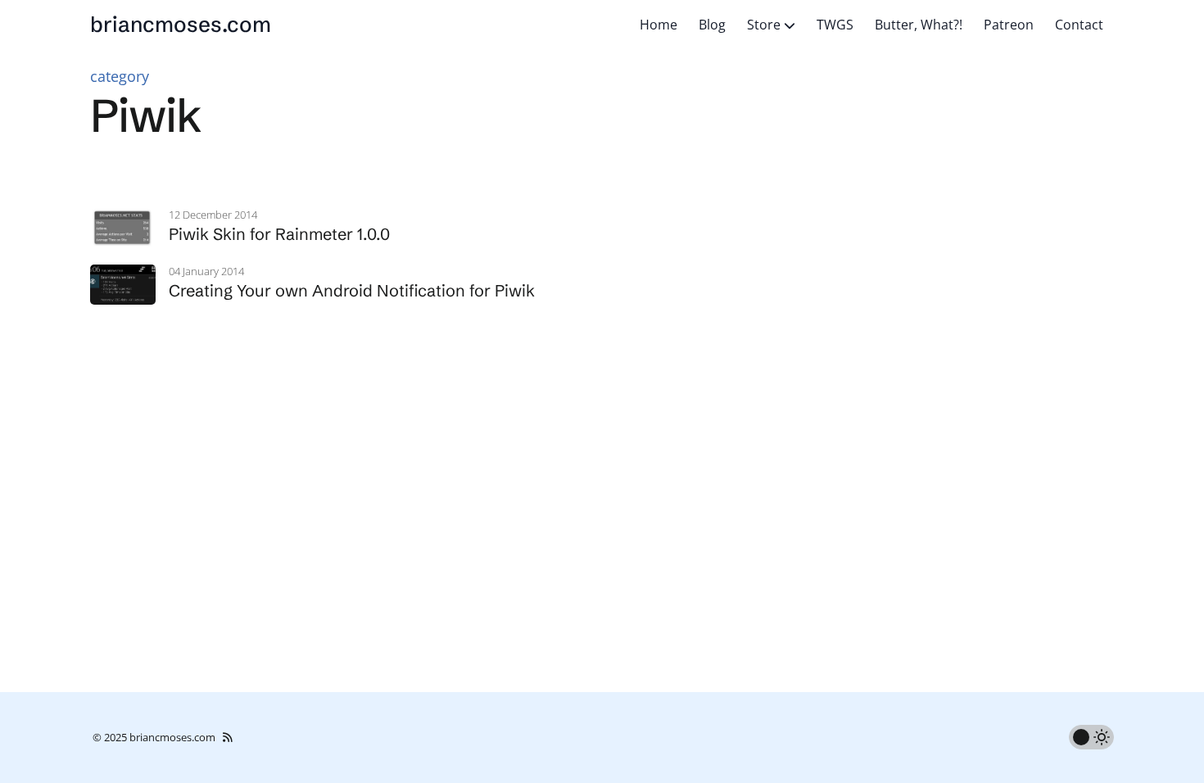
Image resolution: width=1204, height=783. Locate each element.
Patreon (1009, 25)
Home (658, 25)
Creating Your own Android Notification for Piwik (352, 290)
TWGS (835, 25)
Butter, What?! (918, 25)
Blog (712, 25)
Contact (1079, 25)
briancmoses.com (180, 24)
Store (765, 25)
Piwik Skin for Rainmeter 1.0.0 (279, 234)
